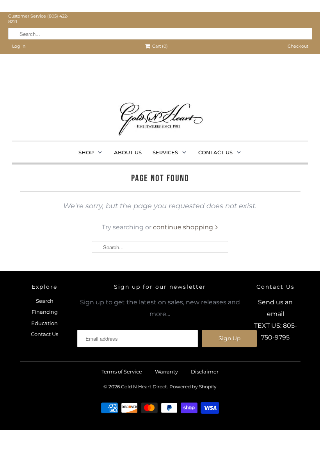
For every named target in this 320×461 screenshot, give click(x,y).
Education (44, 323)
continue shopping (184, 227)
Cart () (160, 46)
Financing (45, 312)
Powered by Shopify (193, 387)
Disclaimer (205, 371)
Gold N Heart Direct (144, 387)
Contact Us (44, 334)
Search (44, 301)
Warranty (166, 371)
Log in (18, 46)
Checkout (298, 46)
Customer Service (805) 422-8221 (38, 18)
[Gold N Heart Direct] (160, 121)
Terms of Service (121, 371)
